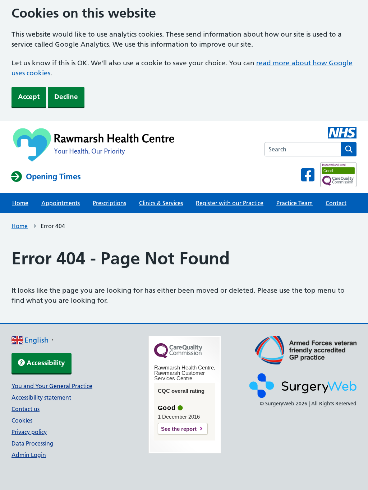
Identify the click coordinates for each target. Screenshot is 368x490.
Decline (66, 97)
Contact (336, 203)
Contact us (26, 409)
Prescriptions (109, 203)
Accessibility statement (41, 397)
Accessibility (45, 363)
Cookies (22, 420)
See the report (179, 429)
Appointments (60, 203)
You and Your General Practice (52, 386)
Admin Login (29, 454)
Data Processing (33, 443)
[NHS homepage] (95, 145)
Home (20, 203)
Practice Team (294, 203)
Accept (29, 97)
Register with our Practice (229, 203)
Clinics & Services (161, 203)
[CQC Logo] (178, 356)
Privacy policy (29, 431)
